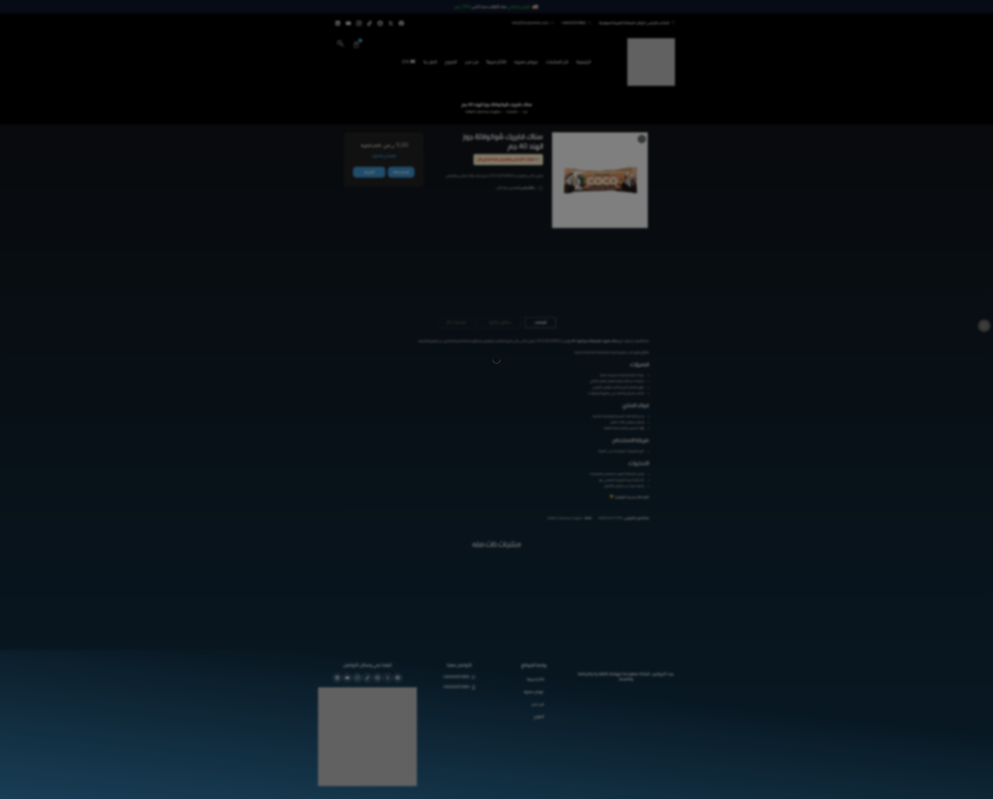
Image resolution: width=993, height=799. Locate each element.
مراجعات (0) (456, 274)
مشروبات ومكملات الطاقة (483, 112)
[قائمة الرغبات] (642, 139)
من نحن (472, 62)
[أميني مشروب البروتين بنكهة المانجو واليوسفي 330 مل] (372, 537)
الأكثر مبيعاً (535, 631)
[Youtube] (348, 23)
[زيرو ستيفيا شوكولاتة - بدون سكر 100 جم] (434, 537)
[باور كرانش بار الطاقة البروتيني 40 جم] (620, 537)
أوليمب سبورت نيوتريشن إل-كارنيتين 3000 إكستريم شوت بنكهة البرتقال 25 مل (496, 573)
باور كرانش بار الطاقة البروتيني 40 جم (622, 573)
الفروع (451, 62)
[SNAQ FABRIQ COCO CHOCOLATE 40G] (600, 181)
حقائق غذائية (500, 274)
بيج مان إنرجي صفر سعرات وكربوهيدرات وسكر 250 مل (558, 573)
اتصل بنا (430, 62)
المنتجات (511, 112)
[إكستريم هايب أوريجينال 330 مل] (445, 137)
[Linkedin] (337, 23)
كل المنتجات (557, 62)
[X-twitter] (390, 23)
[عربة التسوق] (356, 44)
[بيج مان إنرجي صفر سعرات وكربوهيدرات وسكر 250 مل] (558, 537)
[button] (340, 45)
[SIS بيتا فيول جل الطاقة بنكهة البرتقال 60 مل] (435, 137)
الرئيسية (583, 62)
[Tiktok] (369, 23)
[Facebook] (401, 23)
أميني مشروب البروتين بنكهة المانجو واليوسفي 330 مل (372, 573)
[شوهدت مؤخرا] (12, 787)
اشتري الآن (369, 172)
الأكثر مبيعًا (496, 62)
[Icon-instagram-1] (359, 23)
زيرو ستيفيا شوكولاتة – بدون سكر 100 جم (434, 573)
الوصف (540, 274)
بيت (525, 112)
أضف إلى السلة (401, 172)
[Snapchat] (380, 23)
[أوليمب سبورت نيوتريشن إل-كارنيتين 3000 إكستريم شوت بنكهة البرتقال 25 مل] (496, 537)
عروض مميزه (526, 62)
